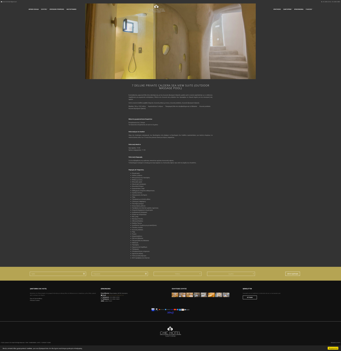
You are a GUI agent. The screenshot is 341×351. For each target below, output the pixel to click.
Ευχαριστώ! (333, 348)
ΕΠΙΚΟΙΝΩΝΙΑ (298, 9)
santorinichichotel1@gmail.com (9, 1)
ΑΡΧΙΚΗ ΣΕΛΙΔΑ (34, 9)
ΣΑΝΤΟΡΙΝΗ (287, 9)
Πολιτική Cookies (35, 300)
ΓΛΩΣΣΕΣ (309, 9)
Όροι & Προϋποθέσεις (36, 298)
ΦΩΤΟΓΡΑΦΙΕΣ (71, 9)
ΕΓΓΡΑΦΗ (250, 297)
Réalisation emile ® (335, 342)
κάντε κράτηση (292, 274)
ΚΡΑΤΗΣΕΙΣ (277, 9)
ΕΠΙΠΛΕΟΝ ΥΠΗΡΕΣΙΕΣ (57, 9)
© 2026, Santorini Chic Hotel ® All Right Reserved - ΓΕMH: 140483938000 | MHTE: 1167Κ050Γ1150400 (26, 342)
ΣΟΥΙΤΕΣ (44, 9)
